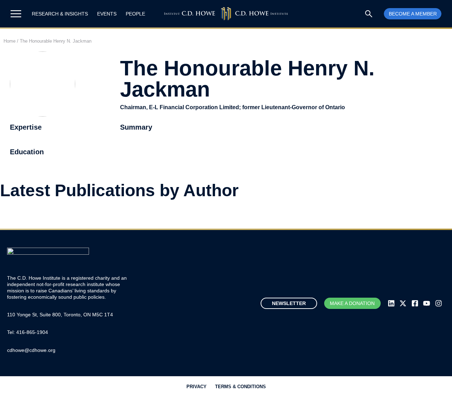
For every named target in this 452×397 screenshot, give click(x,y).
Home (10, 41)
